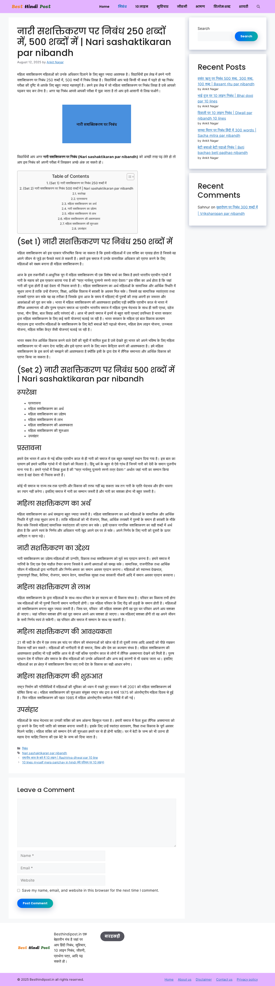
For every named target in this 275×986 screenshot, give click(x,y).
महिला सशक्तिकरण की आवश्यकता (82, 218)
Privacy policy (247, 979)
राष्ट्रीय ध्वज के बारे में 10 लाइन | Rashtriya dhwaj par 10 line (60, 757)
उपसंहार (82, 228)
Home (104, 6)
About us (184, 979)
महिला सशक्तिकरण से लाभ (82, 213)
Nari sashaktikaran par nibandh (44, 753)
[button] (258, 6)
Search (204, 28)
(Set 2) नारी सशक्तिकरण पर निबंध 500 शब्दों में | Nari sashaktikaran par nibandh (78, 188)
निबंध (122, 6)
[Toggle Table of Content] (128, 176)
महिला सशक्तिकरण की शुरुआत (81, 223)
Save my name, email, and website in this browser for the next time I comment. (90, 890)
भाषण (200, 6)
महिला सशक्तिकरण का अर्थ (82, 203)
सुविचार (162, 6)
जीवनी (182, 6)
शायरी (243, 6)
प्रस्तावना (82, 199)
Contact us (224, 979)
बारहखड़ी (112, 936)
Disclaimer (204, 979)
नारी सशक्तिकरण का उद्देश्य (82, 208)
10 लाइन (141, 6)
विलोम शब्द (222, 6)
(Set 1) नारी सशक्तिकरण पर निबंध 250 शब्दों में (78, 183)
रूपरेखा (82, 193)
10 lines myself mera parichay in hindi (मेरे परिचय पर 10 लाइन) (63, 762)
